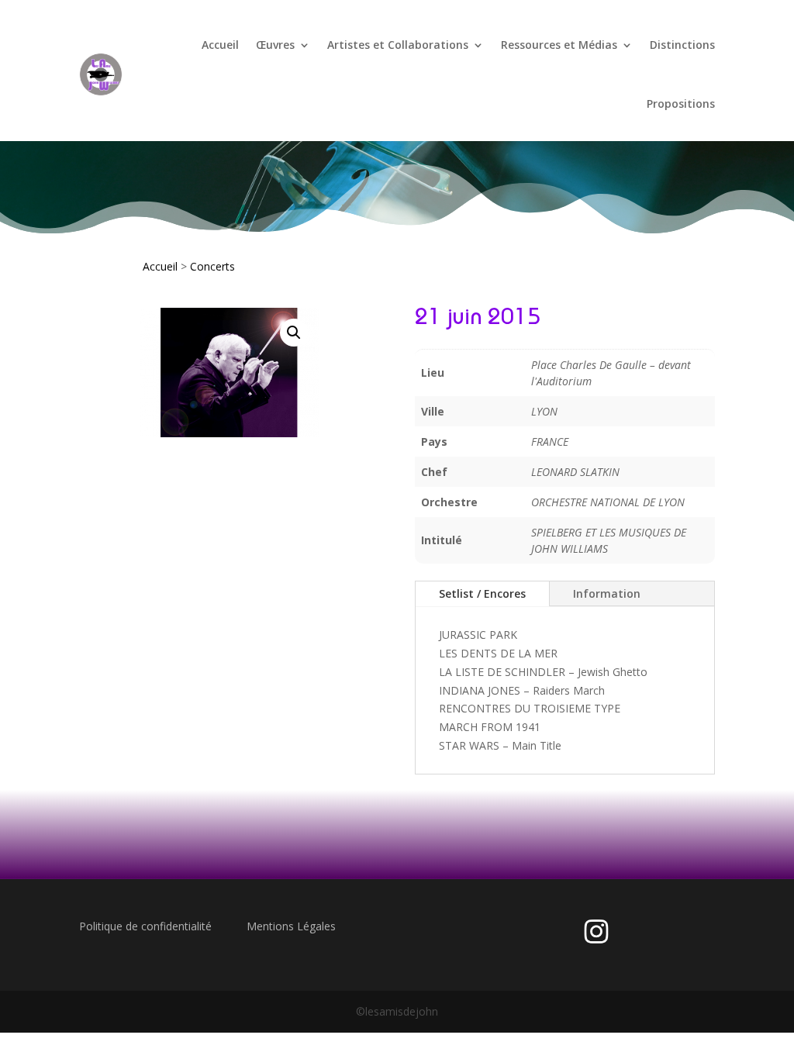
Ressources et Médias (559, 44)
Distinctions (682, 44)
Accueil (220, 44)
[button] (294, 333)
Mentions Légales (291, 926)
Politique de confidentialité (145, 926)
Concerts (212, 266)
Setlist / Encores (482, 593)
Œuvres (275, 44)
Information (606, 593)
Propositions (681, 103)
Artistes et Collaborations (397, 44)
